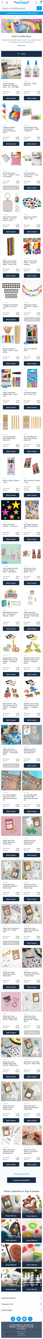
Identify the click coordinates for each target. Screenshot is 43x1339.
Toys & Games (22, 17)
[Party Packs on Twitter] (30, 1319)
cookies (22, 1329)
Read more (21, 45)
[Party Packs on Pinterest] (18, 1319)
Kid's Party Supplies (11, 17)
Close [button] (21, 1333)
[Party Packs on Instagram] (13, 1319)
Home (2, 17)
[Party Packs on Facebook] (24, 1319)
